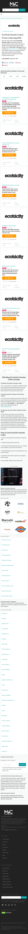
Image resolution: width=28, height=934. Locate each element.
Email (4, 121)
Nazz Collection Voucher (7, 596)
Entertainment (5, 690)
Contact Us (5, 858)
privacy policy (15, 901)
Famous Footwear (6, 720)
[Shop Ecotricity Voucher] (14, 25)
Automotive (4, 751)
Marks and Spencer (7, 884)
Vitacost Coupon (5, 580)
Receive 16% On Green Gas (9, 266)
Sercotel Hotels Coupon (7, 887)
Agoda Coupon (6, 876)
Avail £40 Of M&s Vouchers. (9, 225)
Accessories (4, 613)
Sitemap (4, 849)
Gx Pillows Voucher (6, 575)
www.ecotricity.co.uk (13, 48)
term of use (21, 901)
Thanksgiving (5, 628)
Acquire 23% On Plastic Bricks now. (11, 308)
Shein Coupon (5, 570)
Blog (3, 855)
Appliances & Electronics (7, 679)
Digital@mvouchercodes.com (10, 829)
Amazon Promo (6, 868)
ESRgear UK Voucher (6, 560)
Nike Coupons (5, 873)
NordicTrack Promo (7, 881)
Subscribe (22, 764)
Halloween (4, 639)
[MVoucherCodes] (14, 4)
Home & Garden (5, 664)
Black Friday (4, 644)
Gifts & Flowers (5, 623)
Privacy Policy (6, 852)
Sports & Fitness (5, 731)
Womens (4, 705)
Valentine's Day (5, 633)
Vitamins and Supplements (8, 700)
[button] (5, 63)
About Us (4, 844)
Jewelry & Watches (6, 725)
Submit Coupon (6, 839)
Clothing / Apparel (6, 649)
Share (16, 120)
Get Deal (8, 112)
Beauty (3, 674)
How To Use (5, 841)
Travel (3, 684)
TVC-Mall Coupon (6, 545)
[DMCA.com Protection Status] (6, 912)
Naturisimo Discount (6, 539)
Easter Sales (4, 659)
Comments (17, 121)
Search (22, 9)
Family (3, 710)
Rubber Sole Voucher (6, 591)
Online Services (5, 654)
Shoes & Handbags (6, 695)
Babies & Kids (5, 746)
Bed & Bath (4, 715)
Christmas (4, 618)
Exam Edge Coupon (6, 555)
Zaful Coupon (5, 550)
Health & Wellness (6, 669)
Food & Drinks (5, 736)
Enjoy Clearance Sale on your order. (10, 185)
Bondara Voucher (6, 879)
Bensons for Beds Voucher (8, 565)
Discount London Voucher (7, 585)
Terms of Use (5, 847)
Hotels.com (5, 870)
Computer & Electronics (7, 741)
